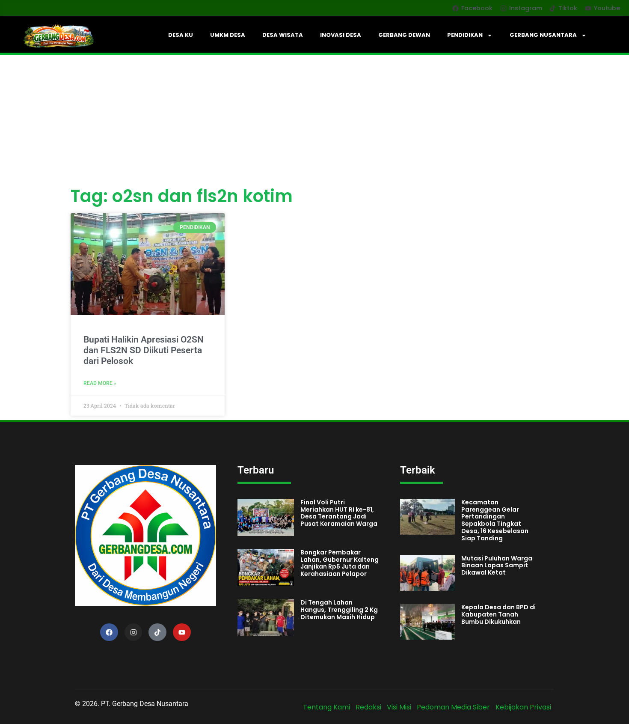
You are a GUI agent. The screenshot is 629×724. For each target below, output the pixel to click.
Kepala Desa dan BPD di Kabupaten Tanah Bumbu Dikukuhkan (498, 614)
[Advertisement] (314, 119)
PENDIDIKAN (465, 35)
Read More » (99, 383)
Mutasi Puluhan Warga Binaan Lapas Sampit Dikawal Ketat (496, 565)
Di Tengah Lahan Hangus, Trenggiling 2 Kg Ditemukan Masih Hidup (339, 609)
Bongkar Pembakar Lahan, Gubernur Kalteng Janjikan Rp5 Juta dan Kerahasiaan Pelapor (339, 563)
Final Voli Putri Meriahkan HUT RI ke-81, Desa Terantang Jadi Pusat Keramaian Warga (338, 513)
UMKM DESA (227, 35)
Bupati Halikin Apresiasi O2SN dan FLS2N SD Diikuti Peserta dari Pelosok (143, 350)
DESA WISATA (282, 35)
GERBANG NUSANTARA (543, 35)
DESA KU (180, 35)
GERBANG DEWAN (404, 35)
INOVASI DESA (340, 35)
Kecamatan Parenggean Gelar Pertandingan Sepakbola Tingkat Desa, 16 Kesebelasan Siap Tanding (494, 520)
